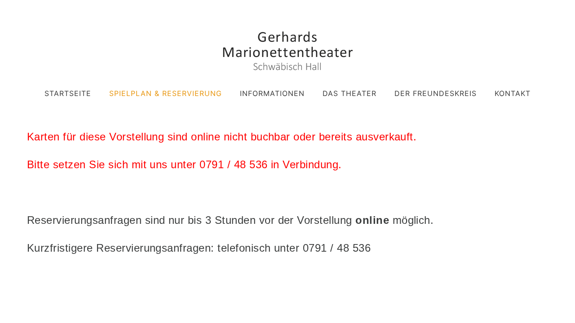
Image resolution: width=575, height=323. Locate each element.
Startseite (67, 93)
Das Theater (349, 93)
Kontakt (513, 93)
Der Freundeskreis (435, 93)
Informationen (272, 93)
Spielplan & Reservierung (165, 93)
